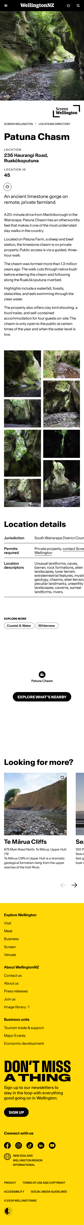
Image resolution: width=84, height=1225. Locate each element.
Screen (10, 947)
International (24, 1164)
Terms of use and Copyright (44, 1182)
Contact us (13, 975)
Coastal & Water (19, 626)
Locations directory (54, 124)
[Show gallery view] (22, 373)
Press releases (16, 991)
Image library (15, 1007)
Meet (8, 931)
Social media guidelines (49, 1191)
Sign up (16, 1112)
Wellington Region (27, 1160)
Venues (10, 954)
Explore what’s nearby (42, 697)
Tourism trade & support (24, 1027)
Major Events (15, 1035)
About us (11, 983)
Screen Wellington (18, 124)
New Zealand (23, 1155)
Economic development (24, 1043)
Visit (7, 923)
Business (11, 939)
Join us (9, 999)
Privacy (10, 1182)
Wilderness (46, 626)
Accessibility (14, 1191)
